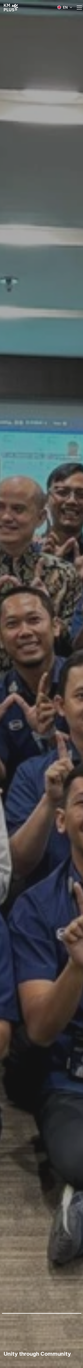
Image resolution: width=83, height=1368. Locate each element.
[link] (11, 7)
